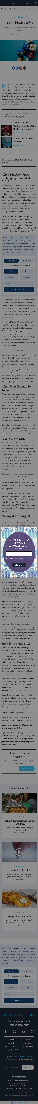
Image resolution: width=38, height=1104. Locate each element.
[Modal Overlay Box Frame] (19, 552)
